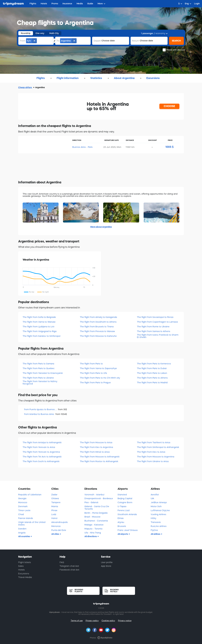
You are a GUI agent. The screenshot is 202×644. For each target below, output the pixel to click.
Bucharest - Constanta (96, 521)
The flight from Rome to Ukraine (153, 327)
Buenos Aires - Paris (82, 147)
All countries (24, 536)
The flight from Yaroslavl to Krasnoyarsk (43, 373)
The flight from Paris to (91, 364)
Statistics (96, 78)
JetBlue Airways (159, 502)
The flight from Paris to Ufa (93, 373)
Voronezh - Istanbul (94, 495)
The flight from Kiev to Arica (151, 452)
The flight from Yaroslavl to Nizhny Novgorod (40, 382)
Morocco (22, 502)
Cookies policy (108, 621)
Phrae (54, 510)
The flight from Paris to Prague (95, 382)
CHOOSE (169, 106)
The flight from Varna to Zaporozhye (98, 368)
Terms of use (77, 621)
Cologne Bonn (125, 502)
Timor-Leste (24, 510)
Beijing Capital (125, 498)
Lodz (53, 514)
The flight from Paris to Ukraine (38, 378)
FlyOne (154, 530)
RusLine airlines (159, 526)
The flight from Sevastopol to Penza (155, 317)
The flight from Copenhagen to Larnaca (157, 322)
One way (39, 33)
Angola (21, 533)
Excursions (153, 78)
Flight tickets (24, 562)
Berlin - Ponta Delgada (96, 513)
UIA (152, 498)
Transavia (156, 522)
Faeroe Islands (25, 518)
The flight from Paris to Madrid (152, 382)
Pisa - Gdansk (91, 502)
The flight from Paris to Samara (38, 364)
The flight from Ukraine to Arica (153, 461)
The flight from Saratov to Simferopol (41, 336)
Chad (21, 514)
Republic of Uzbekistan (29, 495)
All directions (90, 536)
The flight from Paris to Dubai (152, 368)
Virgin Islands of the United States (31, 523)
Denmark (23, 506)
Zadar (54, 495)
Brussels (122, 526)
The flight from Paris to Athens (152, 378)
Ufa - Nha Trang (92, 533)
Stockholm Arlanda (127, 514)
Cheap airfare (25, 87)
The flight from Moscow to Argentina (155, 457)
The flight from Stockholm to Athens (98, 322)
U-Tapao (122, 506)
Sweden (22, 529)
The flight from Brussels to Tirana (97, 327)
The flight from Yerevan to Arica (39, 447)
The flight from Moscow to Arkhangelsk (99, 457)
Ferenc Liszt (124, 510)
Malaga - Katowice (94, 525)
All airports (123, 534)
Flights (41, 78)
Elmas (121, 518)
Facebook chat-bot (69, 570)
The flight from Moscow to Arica (96, 442)
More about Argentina (101, 227)
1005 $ (169, 147)
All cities (55, 534)
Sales (21, 566)
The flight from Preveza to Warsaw (97, 331)
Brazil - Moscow (92, 517)
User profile (107, 562)
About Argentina (124, 78)
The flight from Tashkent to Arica (153, 442)
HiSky (153, 518)
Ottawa (55, 498)
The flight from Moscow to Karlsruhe (98, 336)
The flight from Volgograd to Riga (39, 331)
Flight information (68, 78)
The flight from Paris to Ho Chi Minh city (100, 378)
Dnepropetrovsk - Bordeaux (98, 498)
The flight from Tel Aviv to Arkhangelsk (42, 457)
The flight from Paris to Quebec (38, 368)
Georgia (22, 498)
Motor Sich (156, 506)
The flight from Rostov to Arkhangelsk (99, 461)
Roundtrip (25, 33)
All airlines (156, 534)
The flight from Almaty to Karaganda (98, 317)
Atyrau (121, 522)
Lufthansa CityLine (160, 510)
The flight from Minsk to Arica (95, 452)
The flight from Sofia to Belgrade (39, 317)
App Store (106, 566)
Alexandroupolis (59, 522)
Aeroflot (155, 495)
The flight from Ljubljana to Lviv (38, 327)
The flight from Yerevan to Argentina (41, 452)
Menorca (55, 526)
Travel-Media (25, 577)
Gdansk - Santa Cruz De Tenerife (96, 507)
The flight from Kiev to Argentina (96, 447)
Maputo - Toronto (93, 529)
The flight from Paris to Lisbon (152, 373)
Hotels (21, 570)
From (22, 41)
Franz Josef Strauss (128, 530)
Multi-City (54, 33)
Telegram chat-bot (69, 566)
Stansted (122, 495)
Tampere (55, 502)
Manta (54, 506)
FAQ (62, 562)
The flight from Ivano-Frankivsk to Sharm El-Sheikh (157, 336)
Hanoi (54, 518)
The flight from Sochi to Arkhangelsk (41, 461)
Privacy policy (92, 621)
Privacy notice (124, 621)
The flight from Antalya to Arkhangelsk (42, 442)
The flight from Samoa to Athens (153, 331)
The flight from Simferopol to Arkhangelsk (158, 447)
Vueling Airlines (158, 514)
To (58, 41)
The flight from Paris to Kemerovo (154, 364)
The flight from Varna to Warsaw (39, 322)
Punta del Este (58, 530)
